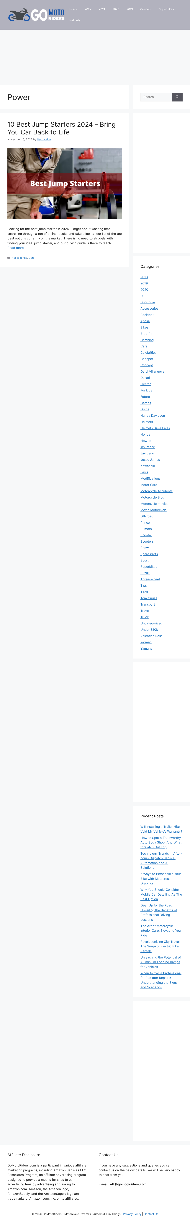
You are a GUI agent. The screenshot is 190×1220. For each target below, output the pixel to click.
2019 (130, 9)
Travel (145, 611)
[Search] (177, 97)
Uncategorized (151, 623)
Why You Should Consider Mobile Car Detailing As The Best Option (161, 894)
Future (145, 397)
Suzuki (145, 573)
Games (145, 403)
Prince (145, 522)
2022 (88, 9)
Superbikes (166, 9)
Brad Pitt (146, 334)
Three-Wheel (150, 579)
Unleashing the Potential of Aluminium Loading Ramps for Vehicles (160, 962)
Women (146, 642)
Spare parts (149, 554)
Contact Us (151, 1214)
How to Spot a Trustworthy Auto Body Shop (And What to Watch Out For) (160, 842)
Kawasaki (147, 466)
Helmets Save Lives (155, 428)
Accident (147, 315)
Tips (143, 585)
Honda (145, 434)
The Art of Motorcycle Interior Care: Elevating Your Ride (161, 930)
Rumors (146, 529)
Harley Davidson (152, 415)
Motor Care (148, 485)
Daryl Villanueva (152, 371)
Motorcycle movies (154, 504)
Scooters (147, 541)
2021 (102, 9)
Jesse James (150, 459)
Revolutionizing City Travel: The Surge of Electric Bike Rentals (160, 946)
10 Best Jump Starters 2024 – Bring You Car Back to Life (61, 128)
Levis (144, 472)
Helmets (74, 20)
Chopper (146, 359)
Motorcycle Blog (152, 497)
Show (144, 548)
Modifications (150, 478)
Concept (145, 9)
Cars (32, 257)
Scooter (146, 535)
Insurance (147, 447)
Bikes (144, 327)
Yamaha (146, 648)
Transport (147, 604)
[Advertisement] (95, 55)
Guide (144, 409)
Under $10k (149, 629)
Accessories (19, 257)
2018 (144, 277)
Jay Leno (147, 453)
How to (145, 441)
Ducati (145, 378)
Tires (144, 592)
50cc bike (147, 302)
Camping (147, 340)
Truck (144, 617)
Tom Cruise (148, 598)
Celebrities (148, 352)
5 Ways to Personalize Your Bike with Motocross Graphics (160, 878)
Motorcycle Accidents (156, 491)
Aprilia (145, 321)
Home (73, 9)
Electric (145, 384)
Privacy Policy (132, 1214)
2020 (115, 9)
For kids (146, 390)
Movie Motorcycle (153, 510)
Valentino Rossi (151, 636)
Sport (144, 560)
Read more (15, 248)
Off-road (146, 516)
